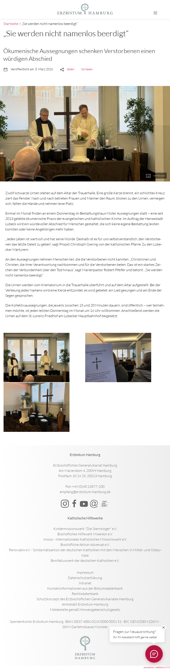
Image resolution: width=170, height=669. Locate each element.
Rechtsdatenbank (85, 593)
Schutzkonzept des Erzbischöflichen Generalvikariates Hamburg (85, 599)
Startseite (10, 23)
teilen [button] (70, 69)
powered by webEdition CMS (157, 667)
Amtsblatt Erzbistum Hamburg (85, 604)
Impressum (85, 572)
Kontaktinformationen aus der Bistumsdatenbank (85, 588)
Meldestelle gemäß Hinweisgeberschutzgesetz (85, 609)
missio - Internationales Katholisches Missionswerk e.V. (85, 539)
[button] (155, 13)
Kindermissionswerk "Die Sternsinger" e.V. (85, 528)
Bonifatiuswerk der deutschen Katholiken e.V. (85, 560)
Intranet (85, 583)
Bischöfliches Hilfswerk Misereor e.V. (85, 534)
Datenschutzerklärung (85, 578)
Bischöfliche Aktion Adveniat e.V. (85, 544)
